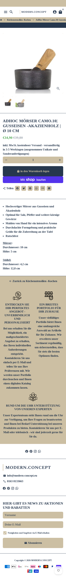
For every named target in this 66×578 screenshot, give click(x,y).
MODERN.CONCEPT (41, 560)
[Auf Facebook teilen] (29, 25)
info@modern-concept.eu (20, 475)
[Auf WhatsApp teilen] (39, 25)
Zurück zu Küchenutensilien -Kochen (33, 281)
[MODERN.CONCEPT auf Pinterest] (31, 451)
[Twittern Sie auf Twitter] (32, 25)
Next (59, 63)
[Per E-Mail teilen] (43, 25)
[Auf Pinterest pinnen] (36, 25)
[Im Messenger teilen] (46, 25)
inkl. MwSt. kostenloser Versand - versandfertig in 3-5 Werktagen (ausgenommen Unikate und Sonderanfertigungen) (31, 149)
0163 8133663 (13, 481)
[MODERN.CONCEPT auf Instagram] (35, 451)
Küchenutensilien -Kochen (19, 20)
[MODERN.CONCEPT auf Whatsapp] (39, 451)
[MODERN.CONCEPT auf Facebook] (26, 451)
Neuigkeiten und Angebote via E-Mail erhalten (28, 533)
